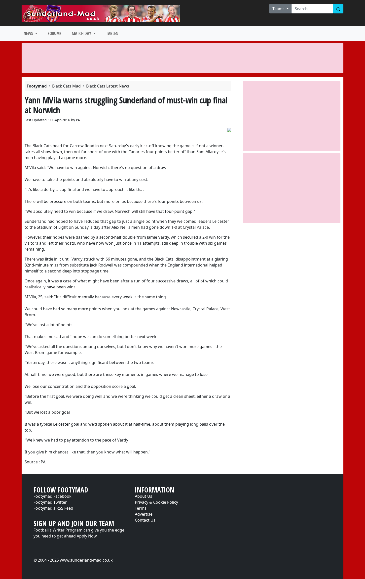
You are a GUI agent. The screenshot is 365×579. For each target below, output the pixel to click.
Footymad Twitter (50, 502)
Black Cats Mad (66, 86)
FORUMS (55, 33)
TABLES (112, 33)
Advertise (143, 514)
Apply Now (87, 536)
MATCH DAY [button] (82, 33)
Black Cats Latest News (107, 86)
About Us (143, 496)
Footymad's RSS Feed (53, 508)
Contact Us (145, 520)
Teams (279, 8)
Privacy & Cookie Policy (156, 502)
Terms (140, 508)
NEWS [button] (29, 33)
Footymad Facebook (53, 496)
